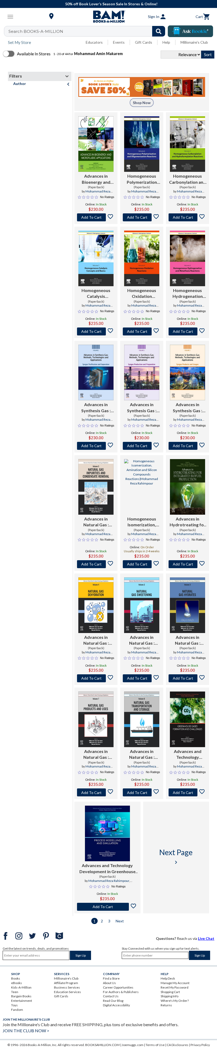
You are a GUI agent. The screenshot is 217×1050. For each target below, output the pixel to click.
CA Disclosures (177, 1045)
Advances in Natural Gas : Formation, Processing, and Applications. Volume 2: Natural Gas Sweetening (141, 640)
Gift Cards (143, 42)
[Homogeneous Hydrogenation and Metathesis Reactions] (187, 258)
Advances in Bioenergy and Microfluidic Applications (96, 179)
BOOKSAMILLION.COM (102, 1045)
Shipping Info (169, 996)
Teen (14, 992)
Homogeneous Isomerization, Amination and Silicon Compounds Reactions (142, 522)
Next (120, 921)
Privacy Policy (200, 1045)
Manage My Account (175, 983)
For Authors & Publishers (121, 992)
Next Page (176, 856)
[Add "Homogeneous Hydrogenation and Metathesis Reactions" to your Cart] (187, 331)
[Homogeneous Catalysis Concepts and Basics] (96, 258)
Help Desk (168, 978)
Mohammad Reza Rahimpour (108, 881)
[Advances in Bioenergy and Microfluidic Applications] (96, 144)
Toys (14, 1005)
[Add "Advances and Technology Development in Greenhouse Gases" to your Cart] (187, 792)
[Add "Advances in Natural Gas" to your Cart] (96, 564)
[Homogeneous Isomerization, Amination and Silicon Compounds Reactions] (142, 487)
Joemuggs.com (132, 1045)
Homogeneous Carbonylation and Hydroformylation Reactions (187, 179)
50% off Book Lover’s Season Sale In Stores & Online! (111, 4)
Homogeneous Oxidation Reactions (141, 293)
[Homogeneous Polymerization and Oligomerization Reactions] (142, 144)
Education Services (67, 992)
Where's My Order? (175, 1001)
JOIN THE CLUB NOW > (26, 1030)
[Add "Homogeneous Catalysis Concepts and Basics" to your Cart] (96, 331)
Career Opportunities (118, 987)
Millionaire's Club (194, 42)
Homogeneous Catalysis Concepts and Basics (96, 293)
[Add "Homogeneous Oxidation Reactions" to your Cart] (142, 331)
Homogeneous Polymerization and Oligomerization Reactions (142, 179)
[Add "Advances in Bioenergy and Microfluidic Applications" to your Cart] (96, 217)
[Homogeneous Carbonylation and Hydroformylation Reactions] (187, 144)
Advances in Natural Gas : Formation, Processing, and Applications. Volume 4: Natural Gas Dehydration (96, 640)
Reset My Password (174, 987)
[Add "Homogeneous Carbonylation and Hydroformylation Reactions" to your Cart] (187, 217)
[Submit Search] (158, 31)
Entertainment (21, 1001)
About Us (109, 983)
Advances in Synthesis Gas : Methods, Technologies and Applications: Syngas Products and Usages (187, 408)
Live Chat (206, 938)
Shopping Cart (170, 992)
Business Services (67, 987)
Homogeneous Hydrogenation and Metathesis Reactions (187, 293)
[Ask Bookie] (190, 31)
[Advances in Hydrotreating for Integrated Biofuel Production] (187, 487)
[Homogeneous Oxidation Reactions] (142, 258)
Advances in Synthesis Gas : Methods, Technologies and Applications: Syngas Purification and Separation (96, 408)
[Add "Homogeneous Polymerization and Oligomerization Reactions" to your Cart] (142, 217)
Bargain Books (21, 996)
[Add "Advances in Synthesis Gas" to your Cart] (96, 446)
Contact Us (111, 996)
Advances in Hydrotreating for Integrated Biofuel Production (187, 522)
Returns (166, 1005)
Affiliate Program (66, 983)
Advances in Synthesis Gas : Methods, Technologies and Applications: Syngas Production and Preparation (141, 408)
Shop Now (142, 102)
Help (166, 42)
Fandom (17, 1010)
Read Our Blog (113, 1001)
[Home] (108, 17)
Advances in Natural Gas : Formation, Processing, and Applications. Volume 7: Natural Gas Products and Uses (96, 754)
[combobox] (88, 31)
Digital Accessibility (116, 1005)
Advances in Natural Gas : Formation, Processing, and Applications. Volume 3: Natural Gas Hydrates (187, 640)
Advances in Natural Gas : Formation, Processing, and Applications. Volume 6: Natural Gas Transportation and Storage (141, 754)
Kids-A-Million (21, 987)
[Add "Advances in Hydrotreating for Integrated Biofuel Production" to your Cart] (187, 564)
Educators (94, 42)
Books (15, 978)
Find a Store (111, 978)
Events (119, 42)
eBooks (16, 983)
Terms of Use (155, 1045)
